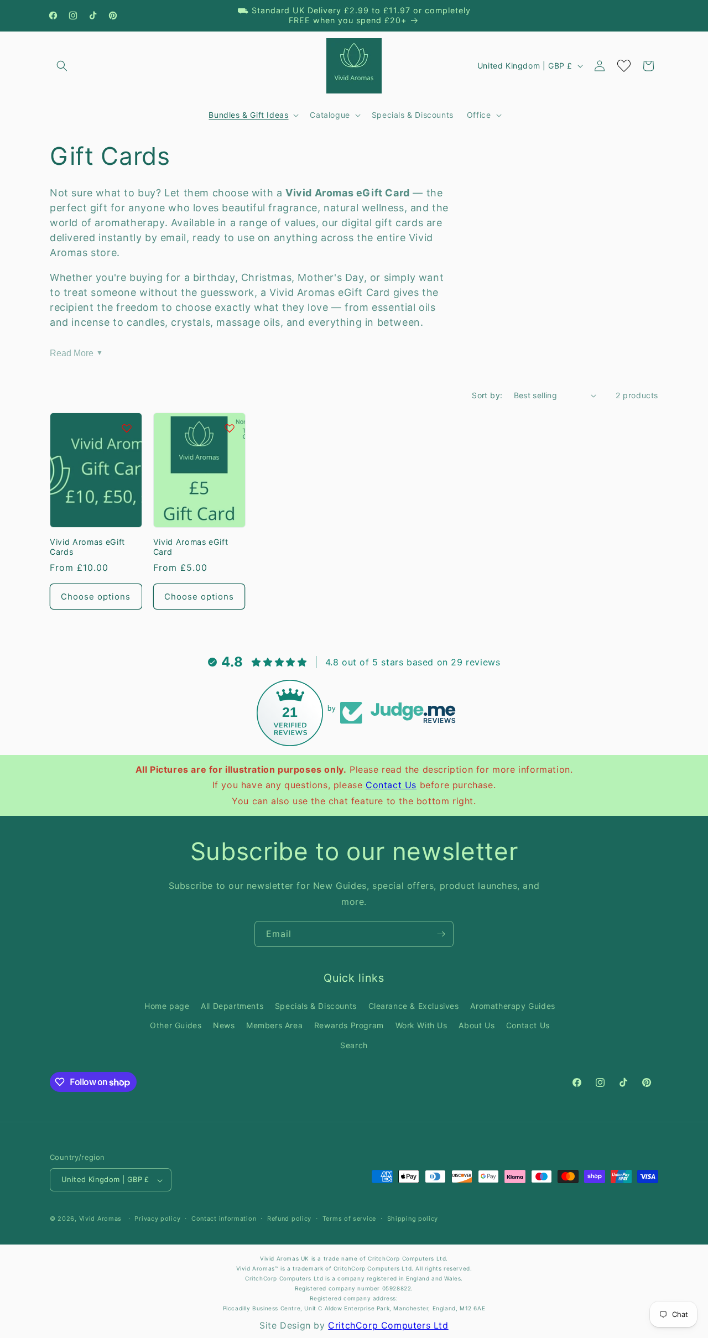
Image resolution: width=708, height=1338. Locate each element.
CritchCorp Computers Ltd (388, 1325)
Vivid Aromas (100, 1219)
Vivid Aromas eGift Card (190, 546)
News (224, 1025)
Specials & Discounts (316, 1006)
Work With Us (421, 1025)
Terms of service (349, 1219)
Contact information (223, 1219)
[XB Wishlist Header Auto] (624, 65)
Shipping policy (413, 1219)
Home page (166, 1006)
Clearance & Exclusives (413, 1006)
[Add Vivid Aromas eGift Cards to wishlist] (127, 428)
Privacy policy (157, 1219)
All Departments (232, 1006)
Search (354, 1044)
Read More (76, 353)
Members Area (274, 1025)
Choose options (96, 596)
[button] (62, 66)
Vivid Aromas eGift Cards (87, 546)
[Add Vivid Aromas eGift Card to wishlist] (230, 428)
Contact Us (391, 784)
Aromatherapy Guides (512, 1006)
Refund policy (289, 1219)
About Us (476, 1025)
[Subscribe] (441, 934)
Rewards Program (349, 1025)
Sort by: (487, 395)
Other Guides (175, 1025)
